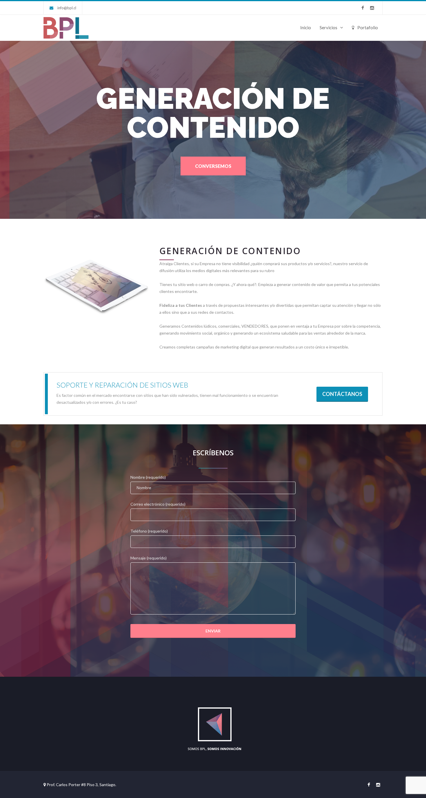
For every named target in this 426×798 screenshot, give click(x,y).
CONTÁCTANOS (342, 394)
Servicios (328, 27)
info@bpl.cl (66, 7)
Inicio (305, 27)
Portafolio (367, 27)
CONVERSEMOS (213, 166)
